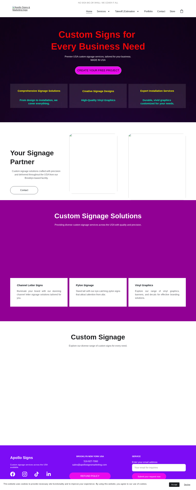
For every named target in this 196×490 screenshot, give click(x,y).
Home (89, 11)
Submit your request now (149, 476)
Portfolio (148, 11)
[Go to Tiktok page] (36, 474)
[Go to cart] (182, 11)
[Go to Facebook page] (12, 474)
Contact (161, 11)
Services (101, 11)
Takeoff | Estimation (125, 11)
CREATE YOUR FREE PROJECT (98, 70)
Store (172, 11)
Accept (174, 485)
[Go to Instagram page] (24, 474)
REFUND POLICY (89, 476)
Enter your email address (144, 462)
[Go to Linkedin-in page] (48, 474)
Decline (187, 485)
